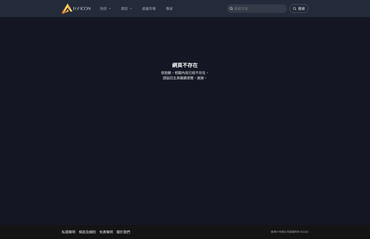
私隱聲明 (68, 232)
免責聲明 (106, 232)
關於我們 (123, 232)
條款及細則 (87, 232)
